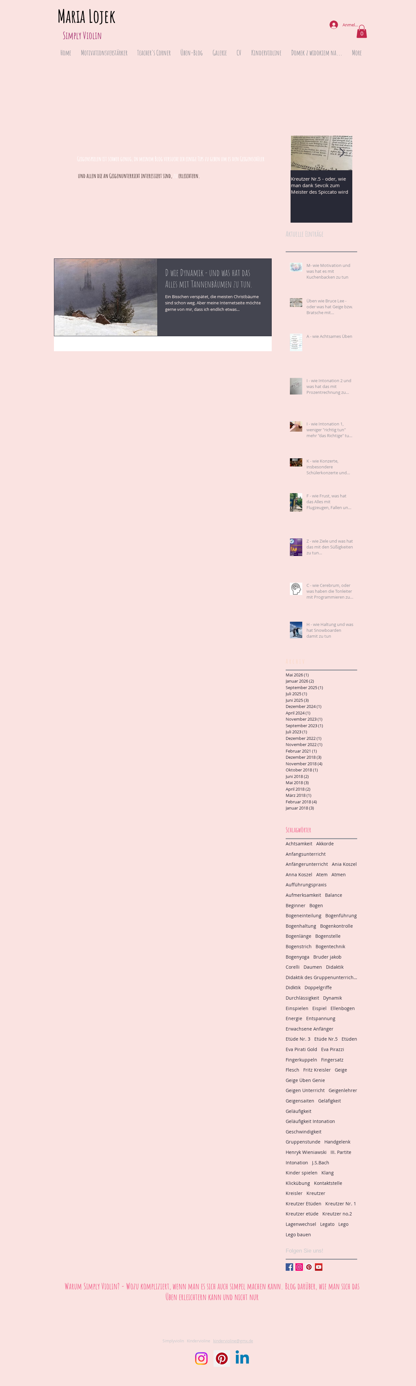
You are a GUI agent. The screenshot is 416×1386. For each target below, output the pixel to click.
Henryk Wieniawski (306, 1152)
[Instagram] (201, 1358)
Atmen (339, 874)
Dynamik (332, 998)
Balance (333, 895)
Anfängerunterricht (307, 864)
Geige (341, 1070)
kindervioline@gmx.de (233, 1340)
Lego (343, 1224)
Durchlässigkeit (302, 998)
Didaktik (335, 967)
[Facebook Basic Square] (289, 1267)
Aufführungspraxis (306, 884)
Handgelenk (337, 1142)
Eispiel (319, 1008)
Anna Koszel (299, 874)
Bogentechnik (330, 946)
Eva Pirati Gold (301, 1049)
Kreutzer (315, 1193)
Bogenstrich (299, 946)
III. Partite (341, 1152)
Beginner (296, 905)
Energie (294, 1018)
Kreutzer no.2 (337, 1214)
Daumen (313, 967)
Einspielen (297, 1008)
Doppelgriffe (318, 987)
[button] (361, 31)
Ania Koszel (344, 864)
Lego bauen (298, 1234)
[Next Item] (342, 153)
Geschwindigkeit (303, 1132)
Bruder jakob (327, 957)
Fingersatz (332, 1060)
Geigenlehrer (343, 1090)
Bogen (316, 905)
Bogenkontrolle (336, 926)
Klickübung (298, 1183)
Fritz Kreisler (317, 1070)
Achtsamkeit (299, 843)
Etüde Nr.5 (326, 1039)
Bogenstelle (328, 936)
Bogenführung (341, 915)
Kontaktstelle (328, 1183)
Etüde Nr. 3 (298, 1039)
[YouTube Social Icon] (318, 1267)
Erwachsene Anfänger (309, 1029)
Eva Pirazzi (332, 1049)
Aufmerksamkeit (303, 895)
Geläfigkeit (329, 1101)
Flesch (292, 1070)
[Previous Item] (301, 153)
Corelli (293, 967)
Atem (322, 874)
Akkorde (325, 843)
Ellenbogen (343, 1008)
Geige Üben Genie (305, 1080)
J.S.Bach (320, 1162)
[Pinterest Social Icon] (309, 1267)
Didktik (293, 987)
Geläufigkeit (298, 1111)
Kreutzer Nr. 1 (340, 1203)
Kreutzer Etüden (303, 1203)
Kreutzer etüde (302, 1214)
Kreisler (294, 1193)
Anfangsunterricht (306, 854)
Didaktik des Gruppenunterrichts (321, 977)
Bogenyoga (297, 957)
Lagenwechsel (301, 1224)
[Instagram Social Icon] (299, 1267)
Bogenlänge (298, 936)
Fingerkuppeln (301, 1060)
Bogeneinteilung (303, 915)
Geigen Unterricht (305, 1090)
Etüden (349, 1039)
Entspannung (320, 1018)
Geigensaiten (300, 1101)
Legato (327, 1224)
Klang (327, 1173)
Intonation (297, 1162)
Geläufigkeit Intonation (310, 1121)
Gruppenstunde (303, 1142)
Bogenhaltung (301, 926)
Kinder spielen (302, 1173)
